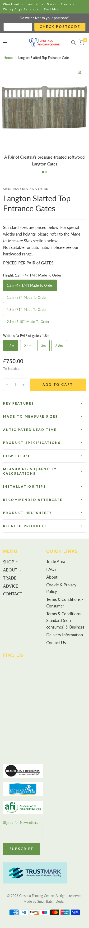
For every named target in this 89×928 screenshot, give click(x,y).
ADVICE (10, 586)
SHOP (8, 562)
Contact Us (56, 642)
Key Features (18, 403)
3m (43, 346)
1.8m (10, 346)
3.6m (59, 346)
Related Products (25, 526)
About (51, 577)
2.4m (28, 346)
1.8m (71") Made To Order (27, 310)
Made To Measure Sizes (30, 416)
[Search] (73, 42)
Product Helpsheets (27, 513)
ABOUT (10, 570)
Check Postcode (60, 27)
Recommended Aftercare (33, 500)
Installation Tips (24, 486)
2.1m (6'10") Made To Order (28, 322)
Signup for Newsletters (20, 823)
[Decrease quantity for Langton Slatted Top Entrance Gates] (6, 385)
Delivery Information (64, 635)
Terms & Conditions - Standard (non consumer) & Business (65, 620)
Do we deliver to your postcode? (45, 18)
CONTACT (12, 594)
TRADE (9, 578)
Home (8, 58)
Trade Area (55, 561)
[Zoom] (79, 72)
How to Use (17, 456)
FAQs (51, 569)
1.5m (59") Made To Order (27, 297)
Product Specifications (32, 443)
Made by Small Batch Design (44, 901)
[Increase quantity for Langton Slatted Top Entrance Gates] (23, 385)
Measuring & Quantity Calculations (30, 471)
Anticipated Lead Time (30, 430)
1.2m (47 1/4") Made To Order (30, 285)
